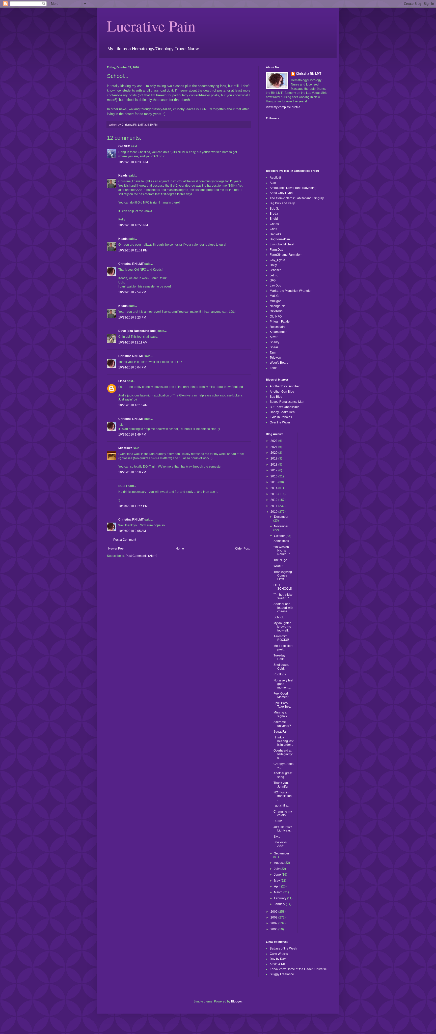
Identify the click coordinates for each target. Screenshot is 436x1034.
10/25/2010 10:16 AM (133, 405)
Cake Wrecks (279, 954)
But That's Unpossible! (285, 407)
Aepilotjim (276, 177)
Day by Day (278, 959)
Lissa (122, 381)
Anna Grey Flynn (281, 193)
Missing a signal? (280, 714)
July (277, 869)
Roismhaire (278, 327)
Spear (274, 347)
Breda (274, 213)
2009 (274, 911)
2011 (274, 506)
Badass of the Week (283, 948)
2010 (274, 511)
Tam (273, 352)
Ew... (277, 836)
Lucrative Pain (151, 26)
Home (180, 548)
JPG (273, 280)
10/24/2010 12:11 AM (132, 342)
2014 (274, 488)
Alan (273, 183)
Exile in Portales (281, 417)
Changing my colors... (283, 813)
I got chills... (281, 805)
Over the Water (280, 422)
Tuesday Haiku (279, 657)
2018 (274, 464)
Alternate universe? (282, 723)
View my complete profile (283, 107)
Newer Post (116, 548)
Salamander (278, 332)
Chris (273, 229)
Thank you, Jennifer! (281, 784)
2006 (274, 929)
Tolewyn (275, 357)
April (277, 886)
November (281, 526)
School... (279, 617)
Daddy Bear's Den (282, 412)
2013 (274, 494)
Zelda (274, 368)
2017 (274, 470)
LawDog (275, 285)
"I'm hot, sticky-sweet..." (283, 596)
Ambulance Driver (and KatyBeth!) (293, 188)
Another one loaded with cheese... (283, 607)
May (277, 880)
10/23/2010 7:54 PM (132, 292)
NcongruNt (277, 306)
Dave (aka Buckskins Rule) (137, 331)
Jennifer (275, 270)
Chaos (274, 224)
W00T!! (278, 566)
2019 (274, 458)
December (281, 517)
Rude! (278, 821)
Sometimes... (282, 541)
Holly (273, 265)
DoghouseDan (280, 239)
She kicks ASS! (280, 844)
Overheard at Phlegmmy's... (283, 754)
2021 (274, 447)
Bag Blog (276, 396)
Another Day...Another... (286, 386)
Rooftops (280, 674)
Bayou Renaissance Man (287, 402)
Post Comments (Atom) (141, 556)
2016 (274, 476)
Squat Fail (280, 731)
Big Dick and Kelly (282, 203)
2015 (274, 482)
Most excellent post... (283, 647)
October (280, 536)
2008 (274, 917)
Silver (274, 337)
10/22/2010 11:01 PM (133, 250)
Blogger (236, 1001)
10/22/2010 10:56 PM (133, 225)
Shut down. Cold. (281, 666)
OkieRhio (276, 311)
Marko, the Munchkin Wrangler (291, 291)
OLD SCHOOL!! (283, 586)
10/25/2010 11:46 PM (133, 506)
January (280, 904)
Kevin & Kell (278, 964)
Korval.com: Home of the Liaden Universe (298, 969)
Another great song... (283, 775)
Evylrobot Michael (282, 244)
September (281, 853)
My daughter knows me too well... (282, 626)
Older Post (242, 548)
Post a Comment (124, 539)
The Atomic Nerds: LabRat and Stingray (297, 198)
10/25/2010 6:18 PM (132, 472)
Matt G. (274, 296)
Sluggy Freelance (282, 974)
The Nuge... (281, 560)
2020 (274, 452)
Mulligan (276, 301)
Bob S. (274, 208)
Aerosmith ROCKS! (281, 638)
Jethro (274, 275)
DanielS (275, 234)
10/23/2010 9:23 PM (132, 317)
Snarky (274, 342)
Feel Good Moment (281, 695)
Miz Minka (125, 448)
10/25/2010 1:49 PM (132, 434)
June (278, 874)
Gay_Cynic (277, 260)
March (278, 892)
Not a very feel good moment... (283, 684)
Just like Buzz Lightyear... (283, 828)
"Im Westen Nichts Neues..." (282, 550)
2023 (274, 441)
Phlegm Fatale (280, 321)
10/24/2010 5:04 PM (132, 367)
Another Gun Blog (282, 391)
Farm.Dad (276, 249)
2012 (274, 500)
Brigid (274, 218)
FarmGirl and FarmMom (286, 254)
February (280, 898)
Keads (123, 175)
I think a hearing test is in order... (283, 741)
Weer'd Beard (279, 362)
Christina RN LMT (131, 264)
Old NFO (124, 146)
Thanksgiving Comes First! (283, 575)
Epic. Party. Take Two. (282, 704)
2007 (274, 923)
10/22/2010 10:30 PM (133, 162)
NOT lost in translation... (283, 796)
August (279, 863)
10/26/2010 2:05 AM (132, 531)
